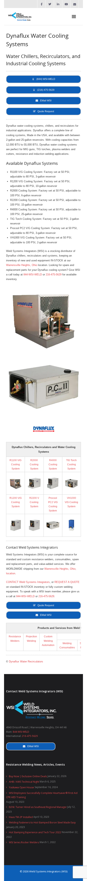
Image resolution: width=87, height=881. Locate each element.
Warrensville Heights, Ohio (21, 265)
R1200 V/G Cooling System (16, 502)
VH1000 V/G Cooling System (71, 502)
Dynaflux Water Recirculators (26, 661)
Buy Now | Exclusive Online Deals (28, 776)
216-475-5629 (54, 274)
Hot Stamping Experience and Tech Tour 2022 (35, 832)
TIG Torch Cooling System (71, 464)
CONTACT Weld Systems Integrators (28, 582)
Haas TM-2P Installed (21, 817)
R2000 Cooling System (34, 464)
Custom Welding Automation (48, 640)
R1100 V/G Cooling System (15, 464)
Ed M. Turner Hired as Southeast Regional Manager (38, 807)
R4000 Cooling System (53, 464)
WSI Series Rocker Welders (24, 842)
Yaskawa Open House (21, 787)
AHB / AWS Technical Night (24, 781)
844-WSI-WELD (32, 274)
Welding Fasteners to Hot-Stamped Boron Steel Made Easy (42, 822)
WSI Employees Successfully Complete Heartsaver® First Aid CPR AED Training (41, 795)
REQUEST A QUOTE (67, 582)
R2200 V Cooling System (34, 502)
